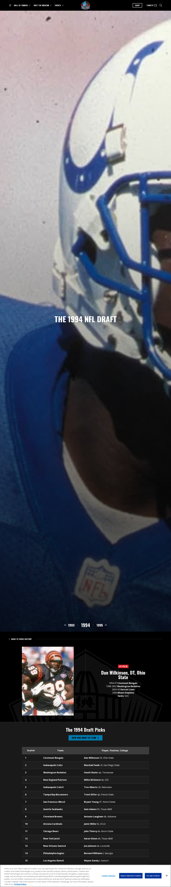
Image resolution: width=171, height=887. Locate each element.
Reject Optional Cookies (131, 875)
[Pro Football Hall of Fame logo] (85, 5)
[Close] (167, 875)
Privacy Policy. (20, 884)
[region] (85, 876)
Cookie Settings (108, 875)
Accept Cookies (153, 875)
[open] (10, 5)
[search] (160, 5)
